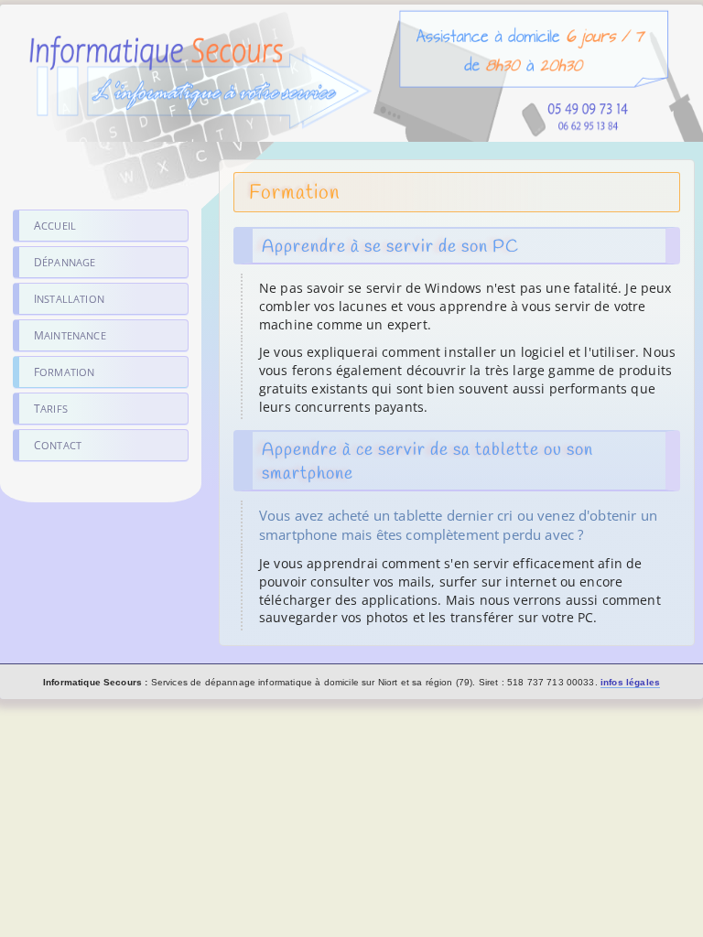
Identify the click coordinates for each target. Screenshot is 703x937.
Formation (64, 372)
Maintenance (70, 335)
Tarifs (51, 408)
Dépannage (64, 262)
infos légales (630, 682)
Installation (69, 299)
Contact (57, 445)
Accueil (55, 225)
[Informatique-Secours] (351, 133)
